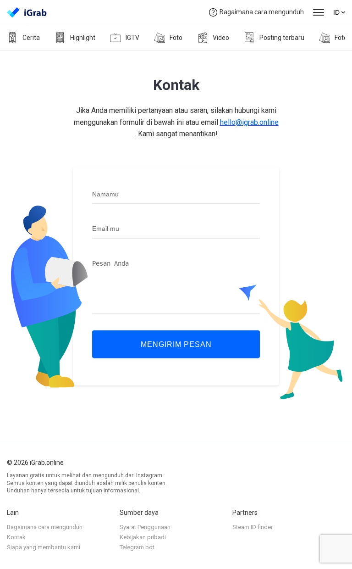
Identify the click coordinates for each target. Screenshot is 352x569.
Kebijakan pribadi (143, 537)
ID (336, 12)
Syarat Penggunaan (145, 527)
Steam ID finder (252, 527)
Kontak (16, 537)
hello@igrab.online (249, 122)
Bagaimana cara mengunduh (262, 12)
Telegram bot (137, 547)
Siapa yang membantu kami (43, 547)
